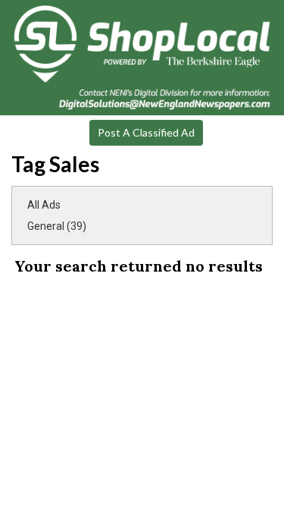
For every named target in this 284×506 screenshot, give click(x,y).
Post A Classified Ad (146, 132)
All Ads (44, 205)
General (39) (56, 226)
